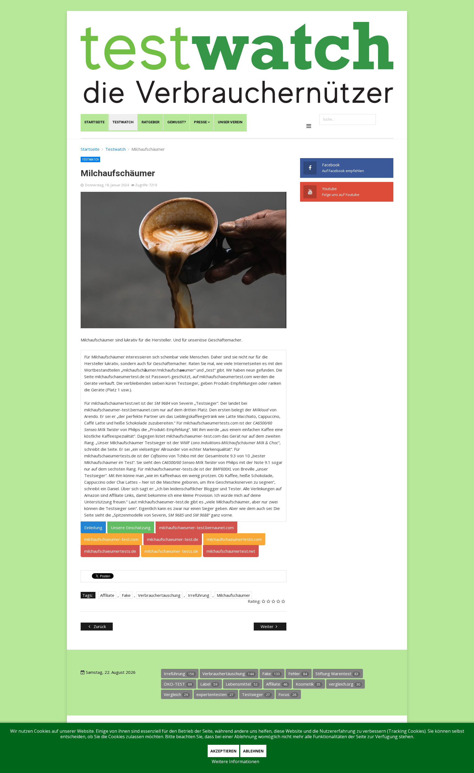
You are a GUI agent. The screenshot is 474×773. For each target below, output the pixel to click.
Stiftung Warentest (336, 673)
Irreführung (198, 595)
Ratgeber (150, 122)
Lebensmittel (242, 684)
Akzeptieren (223, 751)
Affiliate (107, 595)
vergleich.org (344, 684)
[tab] (93, 527)
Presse (200, 122)
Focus (287, 694)
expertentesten (214, 694)
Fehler (297, 673)
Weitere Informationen (235, 761)
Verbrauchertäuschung (159, 595)
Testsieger (256, 694)
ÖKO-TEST (178, 684)
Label (208, 684)
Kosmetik (308, 684)
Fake (126, 595)
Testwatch (123, 122)
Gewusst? (176, 122)
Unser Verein (230, 122)
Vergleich (176, 694)
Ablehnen (253, 751)
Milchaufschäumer (233, 595)
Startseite (94, 122)
